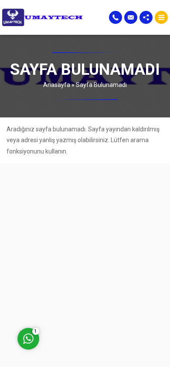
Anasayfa (56, 84)
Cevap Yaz (83, 301)
